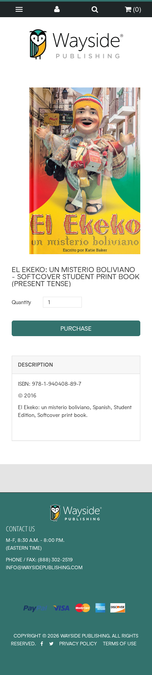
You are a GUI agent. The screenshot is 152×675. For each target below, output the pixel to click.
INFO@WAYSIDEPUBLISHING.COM (44, 567)
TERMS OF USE (119, 644)
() (136, 9)
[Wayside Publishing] (76, 44)
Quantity (21, 302)
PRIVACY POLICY (78, 644)
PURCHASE (76, 328)
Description (35, 365)
